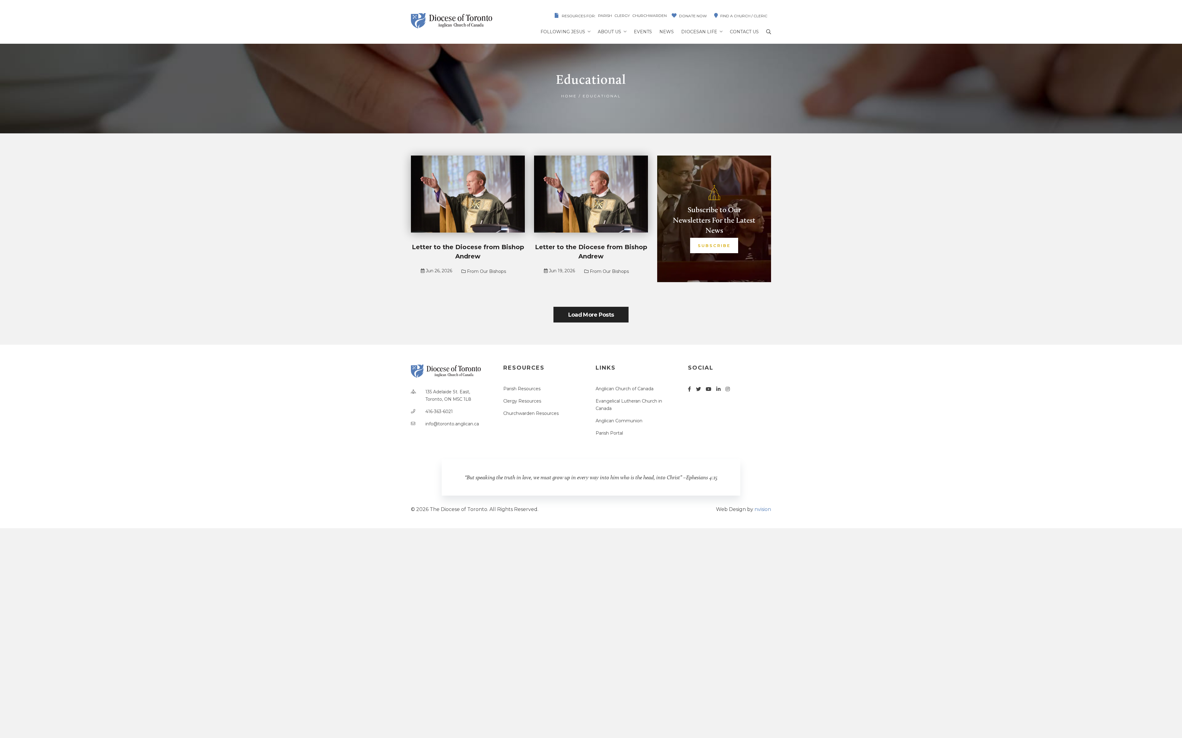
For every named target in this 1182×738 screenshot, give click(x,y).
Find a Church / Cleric (743, 16)
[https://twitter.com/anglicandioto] (698, 389)
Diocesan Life (699, 31)
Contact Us (744, 31)
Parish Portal (609, 433)
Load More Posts (591, 314)
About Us (609, 31)
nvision (762, 509)
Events (643, 31)
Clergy (622, 15)
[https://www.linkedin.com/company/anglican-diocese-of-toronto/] (718, 389)
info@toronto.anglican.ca (452, 424)
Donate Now (693, 16)
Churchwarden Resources (531, 413)
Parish (605, 15)
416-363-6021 (439, 411)
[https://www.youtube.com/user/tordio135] (708, 389)
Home (569, 96)
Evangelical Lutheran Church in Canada (629, 404)
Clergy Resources (522, 401)
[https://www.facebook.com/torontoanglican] (689, 389)
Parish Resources (522, 388)
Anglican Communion (619, 421)
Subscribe (714, 245)
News (666, 31)
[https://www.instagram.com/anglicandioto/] (728, 389)
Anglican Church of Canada (624, 388)
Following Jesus (563, 31)
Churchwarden (649, 15)
